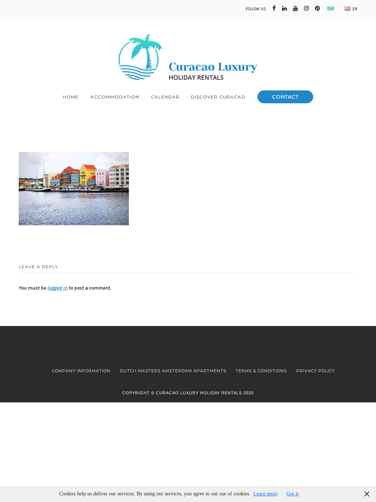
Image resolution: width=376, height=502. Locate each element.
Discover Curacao (218, 97)
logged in (57, 288)
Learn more (265, 493)
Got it (292, 493)
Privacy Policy (315, 370)
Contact (285, 97)
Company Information (81, 370)
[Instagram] (306, 8)
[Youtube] (295, 8)
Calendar (165, 97)
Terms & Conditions (261, 370)
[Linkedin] (284, 8)
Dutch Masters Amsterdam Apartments (173, 370)
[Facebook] (274, 8)
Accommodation (114, 97)
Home (71, 97)
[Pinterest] (317, 8)
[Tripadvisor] (329, 8)
